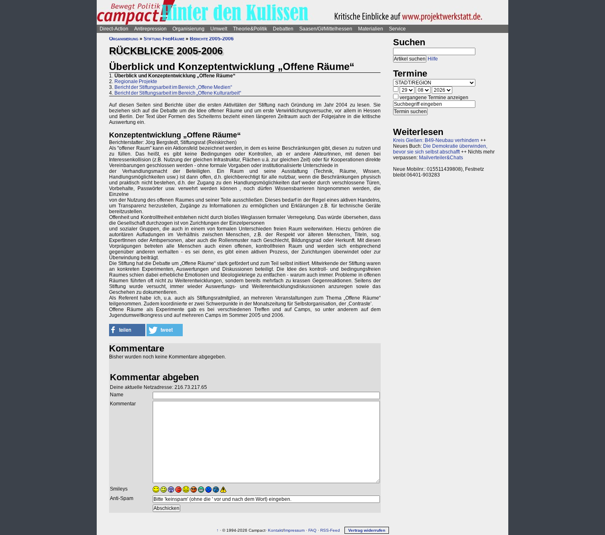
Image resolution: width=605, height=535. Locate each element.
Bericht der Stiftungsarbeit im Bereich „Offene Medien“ (173, 87)
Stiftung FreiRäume (164, 39)
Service (397, 29)
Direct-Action (114, 29)
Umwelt (218, 29)
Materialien (370, 29)
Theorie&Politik (250, 29)
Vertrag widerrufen (366, 530)
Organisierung (188, 29)
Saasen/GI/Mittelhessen (325, 29)
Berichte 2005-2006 (212, 39)
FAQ (312, 530)
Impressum (294, 530)
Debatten (283, 29)
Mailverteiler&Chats (441, 157)
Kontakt (275, 530)
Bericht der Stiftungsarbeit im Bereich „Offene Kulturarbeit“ (177, 93)
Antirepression (150, 29)
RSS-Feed (330, 530)
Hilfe (433, 59)
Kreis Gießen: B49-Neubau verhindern (436, 140)
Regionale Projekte (135, 81)
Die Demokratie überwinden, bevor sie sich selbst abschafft (440, 149)
